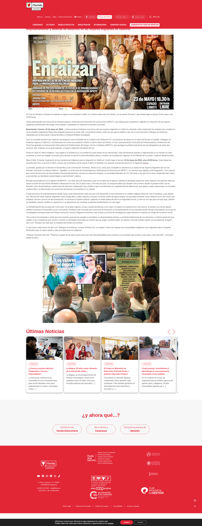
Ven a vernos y (101, 429)
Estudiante (91, 17)
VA (158, 17)
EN (154, 17)
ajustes (110, 523)
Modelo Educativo (66, 25)
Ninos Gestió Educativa (105, 463)
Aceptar (127, 522)
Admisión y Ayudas (118, 25)
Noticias (40, 17)
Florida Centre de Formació (106, 452)
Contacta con (67, 429)
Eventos (48, 17)
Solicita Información (65, 17)
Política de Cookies (101, 506)
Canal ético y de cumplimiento (48, 490)
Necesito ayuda (121, 17)
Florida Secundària (104, 459)
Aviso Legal (67, 506)
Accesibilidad (117, 506)
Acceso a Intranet (133, 506)
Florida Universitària (104, 455)
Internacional (100, 25)
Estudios (50, 25)
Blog (54, 17)
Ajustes (140, 522)
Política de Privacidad (83, 506)
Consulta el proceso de (135, 429)
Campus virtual (139, 17)
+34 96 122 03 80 (43, 488)
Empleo (79, 17)
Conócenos (38, 25)
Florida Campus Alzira (105, 461)
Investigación (84, 25)
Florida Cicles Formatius (105, 457)
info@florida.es (55, 488)
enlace (145, 163)
